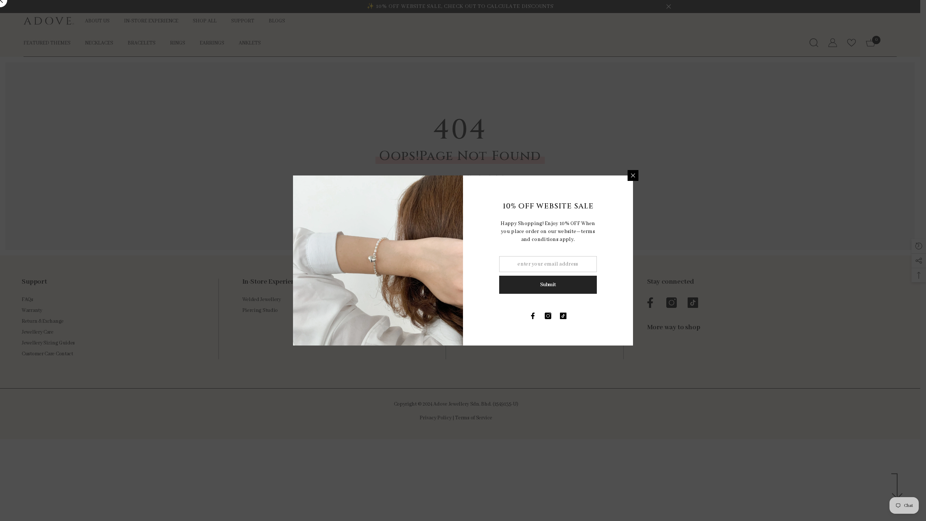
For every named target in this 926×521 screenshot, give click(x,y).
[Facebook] (532, 315)
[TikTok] (563, 315)
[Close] (633, 175)
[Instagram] (548, 315)
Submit (548, 284)
